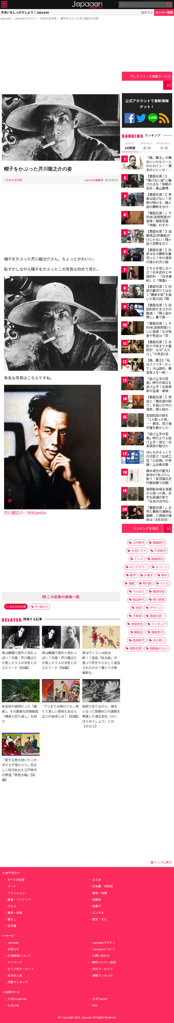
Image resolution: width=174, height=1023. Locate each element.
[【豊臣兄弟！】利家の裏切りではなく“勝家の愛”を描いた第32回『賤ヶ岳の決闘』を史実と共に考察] (132, 292)
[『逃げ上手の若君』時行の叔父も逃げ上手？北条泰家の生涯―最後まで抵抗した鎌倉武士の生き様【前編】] (132, 384)
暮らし (11, 919)
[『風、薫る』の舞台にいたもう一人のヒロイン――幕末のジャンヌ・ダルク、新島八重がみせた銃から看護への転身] (132, 163)
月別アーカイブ (102, 969)
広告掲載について (19, 955)
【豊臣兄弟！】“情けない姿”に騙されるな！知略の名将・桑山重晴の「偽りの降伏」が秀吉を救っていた (159, 186)
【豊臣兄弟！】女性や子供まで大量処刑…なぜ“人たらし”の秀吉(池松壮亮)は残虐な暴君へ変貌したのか (159, 351)
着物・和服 (99, 893)
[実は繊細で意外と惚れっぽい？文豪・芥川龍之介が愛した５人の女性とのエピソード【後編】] (61, 638)
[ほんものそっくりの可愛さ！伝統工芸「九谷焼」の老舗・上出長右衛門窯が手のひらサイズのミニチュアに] (132, 457)
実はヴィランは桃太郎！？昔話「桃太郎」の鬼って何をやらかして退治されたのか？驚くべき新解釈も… (101, 662)
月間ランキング (17, 982)
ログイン (147, 12)
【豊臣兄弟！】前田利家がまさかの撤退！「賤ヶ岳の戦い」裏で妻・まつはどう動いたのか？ (159, 314)
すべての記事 (16, 879)
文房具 (137, 616)
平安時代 (160, 550)
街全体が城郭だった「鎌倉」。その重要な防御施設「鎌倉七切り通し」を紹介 (20, 713)
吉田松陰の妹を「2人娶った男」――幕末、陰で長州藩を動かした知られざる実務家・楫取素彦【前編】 (159, 425)
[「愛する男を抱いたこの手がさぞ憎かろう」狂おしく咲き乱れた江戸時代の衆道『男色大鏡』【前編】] (21, 745)
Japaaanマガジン (25, 18)
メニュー (4, 4)
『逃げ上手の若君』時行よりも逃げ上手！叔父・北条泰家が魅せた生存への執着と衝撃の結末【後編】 (159, 443)
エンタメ (98, 912)
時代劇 (147, 583)
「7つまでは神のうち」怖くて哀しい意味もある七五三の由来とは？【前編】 (61, 711)
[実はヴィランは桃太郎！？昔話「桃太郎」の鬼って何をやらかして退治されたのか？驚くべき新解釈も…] (101, 638)
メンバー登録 (164, 12)
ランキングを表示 (145, 528)
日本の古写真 (48, 18)
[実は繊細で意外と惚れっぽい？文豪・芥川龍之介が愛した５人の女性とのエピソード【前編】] (21, 638)
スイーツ (161, 567)
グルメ (11, 906)
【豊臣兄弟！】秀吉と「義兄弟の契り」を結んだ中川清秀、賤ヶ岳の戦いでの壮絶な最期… (159, 407)
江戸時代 (138, 542)
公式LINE (153, 118)
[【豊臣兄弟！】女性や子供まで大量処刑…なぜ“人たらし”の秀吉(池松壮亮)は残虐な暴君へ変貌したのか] (132, 347)
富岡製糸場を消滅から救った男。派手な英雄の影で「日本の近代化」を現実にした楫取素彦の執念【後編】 (159, 501)
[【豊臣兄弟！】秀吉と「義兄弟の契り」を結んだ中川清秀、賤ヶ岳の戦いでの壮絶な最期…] (132, 402)
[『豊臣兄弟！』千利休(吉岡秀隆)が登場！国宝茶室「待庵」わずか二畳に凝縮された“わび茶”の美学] (132, 218)
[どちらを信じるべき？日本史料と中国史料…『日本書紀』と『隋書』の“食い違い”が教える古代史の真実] (132, 273)
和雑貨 (96, 899)
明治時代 (138, 599)
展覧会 (138, 632)
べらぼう (138, 591)
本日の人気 (14, 975)
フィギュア (158, 624)
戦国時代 (158, 542)
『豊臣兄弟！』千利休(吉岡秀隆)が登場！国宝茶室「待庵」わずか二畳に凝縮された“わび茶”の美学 (159, 222)
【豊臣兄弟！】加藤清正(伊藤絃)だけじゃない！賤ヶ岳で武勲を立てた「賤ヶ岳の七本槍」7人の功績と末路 (159, 243)
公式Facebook (130, 118)
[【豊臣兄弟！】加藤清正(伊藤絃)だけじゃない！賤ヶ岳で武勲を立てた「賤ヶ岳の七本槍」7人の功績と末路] (132, 236)
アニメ (138, 559)
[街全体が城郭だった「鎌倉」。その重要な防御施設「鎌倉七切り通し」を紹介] (21, 691)
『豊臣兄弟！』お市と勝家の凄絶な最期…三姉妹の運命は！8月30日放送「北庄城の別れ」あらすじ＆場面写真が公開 (159, 519)
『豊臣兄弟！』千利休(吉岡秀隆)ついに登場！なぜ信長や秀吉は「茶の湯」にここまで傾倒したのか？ (159, 333)
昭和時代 (138, 640)
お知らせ (13, 949)
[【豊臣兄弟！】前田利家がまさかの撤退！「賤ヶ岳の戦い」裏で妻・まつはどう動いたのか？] (132, 310)
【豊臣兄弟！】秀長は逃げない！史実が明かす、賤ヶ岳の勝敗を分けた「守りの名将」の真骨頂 (159, 204)
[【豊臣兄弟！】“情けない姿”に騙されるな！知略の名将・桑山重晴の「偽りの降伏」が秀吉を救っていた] (132, 181)
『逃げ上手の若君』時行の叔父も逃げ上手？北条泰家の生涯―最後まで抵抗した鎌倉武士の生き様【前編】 (159, 390)
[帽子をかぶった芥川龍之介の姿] (61, 128)
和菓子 (96, 906)
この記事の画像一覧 (63, 596)
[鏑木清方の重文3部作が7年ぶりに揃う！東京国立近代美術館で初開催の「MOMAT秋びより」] (132, 476)
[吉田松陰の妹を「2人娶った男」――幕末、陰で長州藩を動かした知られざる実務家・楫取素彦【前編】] (132, 420)
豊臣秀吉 (137, 624)
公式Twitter (141, 118)
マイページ (14, 962)
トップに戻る (162, 862)
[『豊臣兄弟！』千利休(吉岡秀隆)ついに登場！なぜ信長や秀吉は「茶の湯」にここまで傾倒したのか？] (132, 328)
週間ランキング (102, 975)
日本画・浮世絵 (102, 886)
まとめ (96, 879)
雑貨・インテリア (19, 899)
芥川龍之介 (41, 606)
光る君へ (158, 640)
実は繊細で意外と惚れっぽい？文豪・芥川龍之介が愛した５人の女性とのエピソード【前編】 (19, 660)
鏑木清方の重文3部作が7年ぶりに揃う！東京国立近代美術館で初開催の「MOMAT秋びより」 (159, 480)
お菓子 (148, 575)
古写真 (11, 926)
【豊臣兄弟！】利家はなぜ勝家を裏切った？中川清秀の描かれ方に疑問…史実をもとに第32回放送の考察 (159, 259)
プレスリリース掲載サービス (150, 76)
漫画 (131, 583)
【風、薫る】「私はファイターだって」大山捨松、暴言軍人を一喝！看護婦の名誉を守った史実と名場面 (159, 370)
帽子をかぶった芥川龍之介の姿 (79, 18)
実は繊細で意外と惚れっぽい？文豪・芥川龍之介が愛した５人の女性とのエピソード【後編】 (59, 660)
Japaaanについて (103, 949)
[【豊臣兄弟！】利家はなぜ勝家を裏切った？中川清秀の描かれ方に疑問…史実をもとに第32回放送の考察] (132, 255)
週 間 (147, 146)
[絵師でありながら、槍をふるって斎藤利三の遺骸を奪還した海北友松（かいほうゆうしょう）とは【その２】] (101, 691)
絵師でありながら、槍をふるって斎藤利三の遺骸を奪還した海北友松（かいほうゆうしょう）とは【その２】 (101, 716)
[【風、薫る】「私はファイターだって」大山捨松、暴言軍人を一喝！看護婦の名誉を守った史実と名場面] (132, 365)
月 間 (164, 146)
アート (11, 886)
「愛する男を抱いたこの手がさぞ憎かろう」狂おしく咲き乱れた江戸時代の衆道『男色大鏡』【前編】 (19, 769)
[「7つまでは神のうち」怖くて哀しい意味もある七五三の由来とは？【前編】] (61, 691)
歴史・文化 (99, 919)
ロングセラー (138, 567)
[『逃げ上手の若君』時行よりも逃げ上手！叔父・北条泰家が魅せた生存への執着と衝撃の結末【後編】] (132, 439)
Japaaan (87, 5)
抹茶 (138, 607)
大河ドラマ (138, 550)
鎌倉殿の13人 (159, 648)
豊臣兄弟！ (157, 616)
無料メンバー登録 (104, 962)
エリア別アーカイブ (20, 969)
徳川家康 (158, 599)
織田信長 (158, 591)
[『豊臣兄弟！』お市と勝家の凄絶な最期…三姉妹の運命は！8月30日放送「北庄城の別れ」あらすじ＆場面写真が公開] (132, 513)
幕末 (164, 575)
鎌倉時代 (157, 632)
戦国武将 (157, 559)
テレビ (164, 583)
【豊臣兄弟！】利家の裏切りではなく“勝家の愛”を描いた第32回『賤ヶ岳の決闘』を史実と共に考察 (159, 296)
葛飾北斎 (135, 648)
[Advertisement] (61, 58)
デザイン (156, 607)
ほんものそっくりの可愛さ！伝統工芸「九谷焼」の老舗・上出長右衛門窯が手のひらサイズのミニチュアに (159, 462)
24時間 (130, 146)
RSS (164, 118)
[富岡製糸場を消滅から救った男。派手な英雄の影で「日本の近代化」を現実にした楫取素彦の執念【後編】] (132, 494)
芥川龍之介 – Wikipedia (25, 512)
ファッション (16, 893)
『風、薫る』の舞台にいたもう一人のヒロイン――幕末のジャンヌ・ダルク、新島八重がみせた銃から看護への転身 (159, 169)
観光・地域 (14, 912)
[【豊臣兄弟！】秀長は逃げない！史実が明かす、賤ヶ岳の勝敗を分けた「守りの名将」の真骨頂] (132, 200)
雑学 (133, 575)
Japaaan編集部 (93, 180)
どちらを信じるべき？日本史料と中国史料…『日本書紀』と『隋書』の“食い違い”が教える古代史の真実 (159, 278)
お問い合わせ (101, 955)
